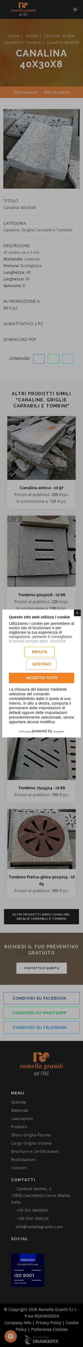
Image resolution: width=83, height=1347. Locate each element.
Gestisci (41, 664)
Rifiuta (39, 652)
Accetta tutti (41, 678)
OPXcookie (25, 731)
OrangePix (58, 731)
